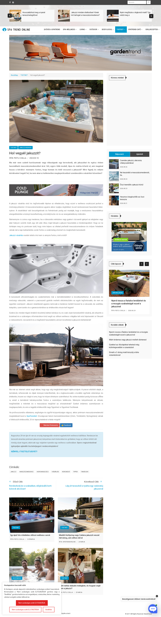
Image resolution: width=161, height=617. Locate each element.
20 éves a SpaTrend (52, 29)
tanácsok (84, 472)
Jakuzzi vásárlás (16, 235)
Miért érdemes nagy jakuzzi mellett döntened (127, 340)
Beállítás (48, 610)
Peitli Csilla (20, 158)
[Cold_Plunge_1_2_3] (56, 190)
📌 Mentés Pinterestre (49, 425)
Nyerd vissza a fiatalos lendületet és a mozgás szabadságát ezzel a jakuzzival (128, 303)
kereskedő (66, 472)
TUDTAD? (24, 75)
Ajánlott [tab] (139, 154)
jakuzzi (13, 472)
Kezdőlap (14, 75)
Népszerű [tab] (119, 154)
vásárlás (55, 472)
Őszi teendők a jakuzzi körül (131, 185)
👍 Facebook (66, 425)
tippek (75, 472)
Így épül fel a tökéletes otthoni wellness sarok (30, 535)
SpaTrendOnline (69, 542)
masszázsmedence (26, 472)
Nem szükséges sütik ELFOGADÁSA (32, 603)
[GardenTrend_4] (80, 53)
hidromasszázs (42, 472)
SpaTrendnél (32, 416)
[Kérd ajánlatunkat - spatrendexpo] (129, 237)
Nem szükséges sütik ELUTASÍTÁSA (25, 610)
